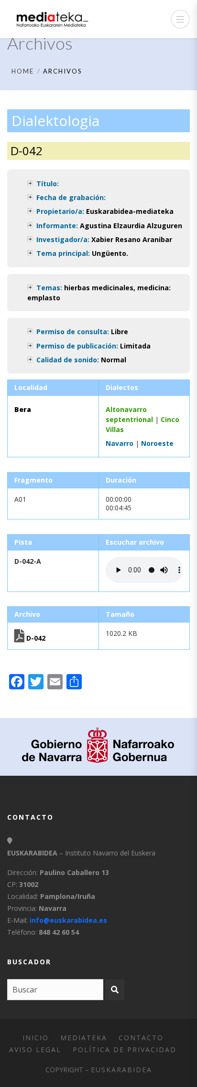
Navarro (119, 443)
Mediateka (83, 1037)
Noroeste (157, 443)
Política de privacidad (124, 1049)
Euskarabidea (121, 1069)
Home (22, 71)
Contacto (141, 1037)
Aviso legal (35, 1049)
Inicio (35, 1037)
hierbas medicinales (98, 287)
